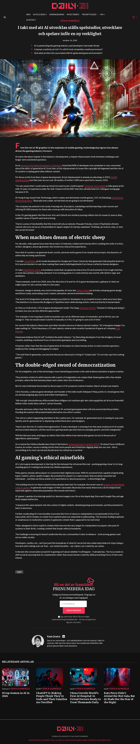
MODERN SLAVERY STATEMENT (86, 740)
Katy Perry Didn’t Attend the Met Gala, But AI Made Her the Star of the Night (119, 698)
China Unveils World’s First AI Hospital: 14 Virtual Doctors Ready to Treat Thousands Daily (85, 698)
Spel (19, 572)
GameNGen (29, 261)
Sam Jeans (53, 636)
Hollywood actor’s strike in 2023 (83, 444)
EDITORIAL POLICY (104, 740)
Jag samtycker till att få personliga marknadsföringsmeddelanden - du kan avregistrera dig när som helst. (74, 619)
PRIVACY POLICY (50, 740)
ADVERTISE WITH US (36, 740)
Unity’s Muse (82, 290)
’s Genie (31, 269)
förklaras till (88, 307)
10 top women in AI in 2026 (16, 695)
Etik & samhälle (70, 21)
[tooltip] (63, 636)
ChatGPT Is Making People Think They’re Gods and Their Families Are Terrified (51, 698)
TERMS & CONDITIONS (66, 740)
